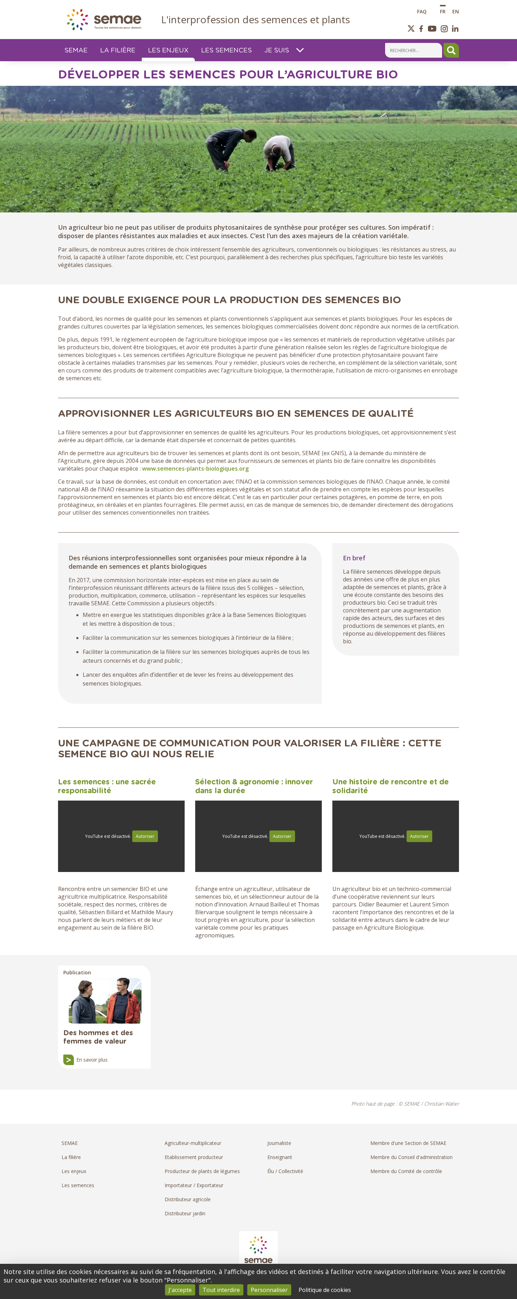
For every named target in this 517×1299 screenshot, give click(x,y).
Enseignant (279, 1157)
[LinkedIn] (455, 28)
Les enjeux (74, 1171)
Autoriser (145, 836)
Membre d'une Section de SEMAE (408, 1143)
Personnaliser (269, 1290)
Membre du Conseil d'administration (411, 1157)
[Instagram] (444, 28)
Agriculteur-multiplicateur (193, 1143)
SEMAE (70, 1143)
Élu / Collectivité (285, 1171)
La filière (71, 1157)
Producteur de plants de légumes (202, 1171)
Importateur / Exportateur (194, 1185)
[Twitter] (411, 28)
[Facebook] (421, 28)
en (455, 11)
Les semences (78, 1185)
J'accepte (180, 1290)
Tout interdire (221, 1290)
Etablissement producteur (194, 1157)
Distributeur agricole (188, 1199)
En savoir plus (92, 1059)
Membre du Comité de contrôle (406, 1171)
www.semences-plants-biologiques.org (195, 468)
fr (443, 11)
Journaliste (279, 1143)
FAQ (422, 11)
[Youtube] (431, 28)
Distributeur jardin (185, 1213)
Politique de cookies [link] (325, 1290)
